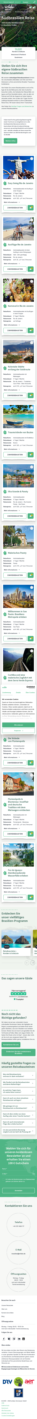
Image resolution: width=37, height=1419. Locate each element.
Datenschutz (30, 1179)
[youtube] (19, 1339)
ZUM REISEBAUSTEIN (15, 208)
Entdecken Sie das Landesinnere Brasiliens (18, 1052)
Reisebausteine (6, 12)
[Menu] (3, 7)
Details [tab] (18, 692)
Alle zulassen (18, 725)
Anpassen (17, 730)
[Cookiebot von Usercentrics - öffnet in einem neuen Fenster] (26, 687)
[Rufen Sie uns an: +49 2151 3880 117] (34, 2)
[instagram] (9, 1339)
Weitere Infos (11, 141)
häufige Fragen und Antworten (21, 106)
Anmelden (18, 1191)
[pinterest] (14, 1339)
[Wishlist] (30, 7)
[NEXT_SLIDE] (32, 963)
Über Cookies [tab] (30, 692)
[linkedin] (23, 1339)
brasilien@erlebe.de (18, 1253)
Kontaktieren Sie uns (11, 1045)
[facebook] (4, 1339)
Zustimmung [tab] (6, 692)
